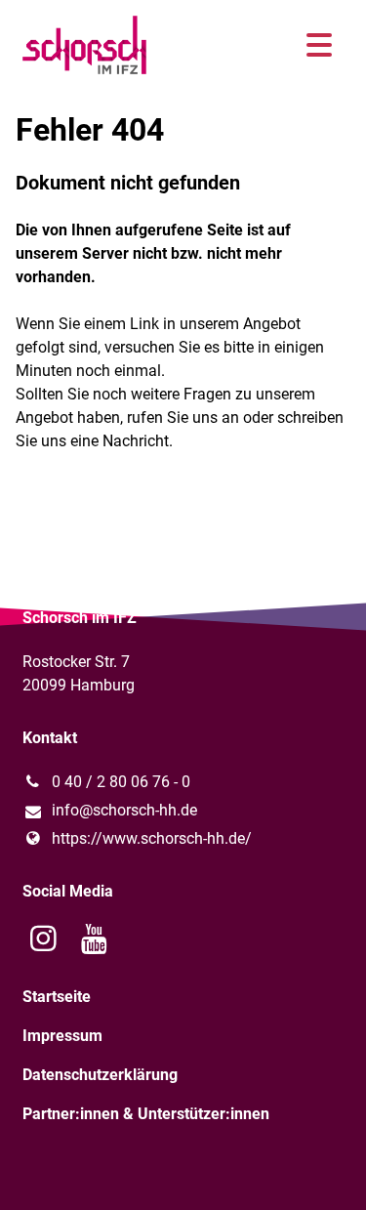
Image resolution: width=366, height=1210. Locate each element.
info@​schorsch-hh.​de (124, 810)
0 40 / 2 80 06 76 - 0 (121, 781)
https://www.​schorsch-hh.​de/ (152, 838)
